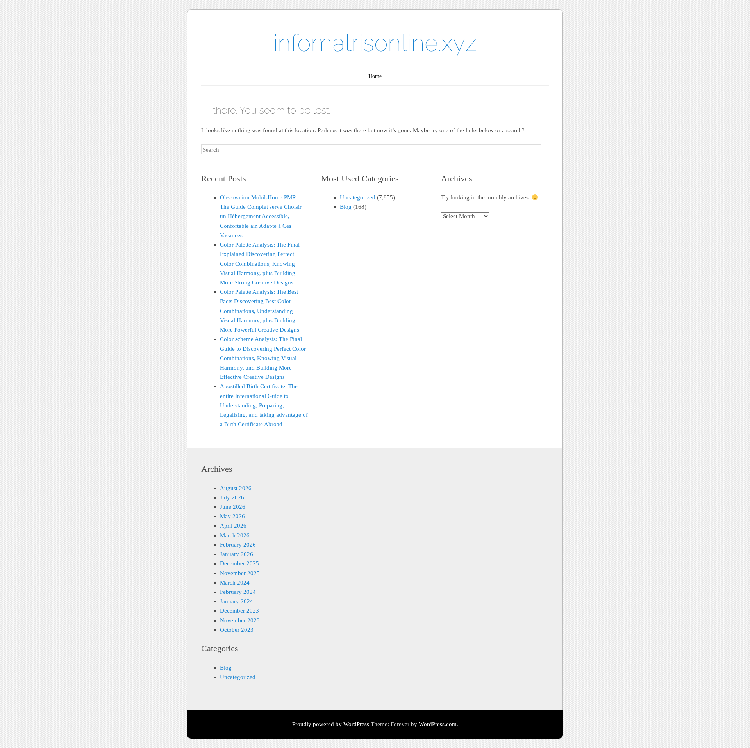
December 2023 (239, 611)
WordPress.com (438, 724)
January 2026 (236, 554)
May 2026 (232, 516)
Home (375, 76)
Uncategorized (357, 197)
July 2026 (232, 497)
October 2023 (237, 630)
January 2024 (236, 601)
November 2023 (240, 620)
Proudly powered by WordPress (330, 724)
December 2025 (239, 563)
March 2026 (235, 535)
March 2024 (235, 582)
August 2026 (236, 488)
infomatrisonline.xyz (375, 43)
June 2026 (232, 507)
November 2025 (240, 573)
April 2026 (233, 525)
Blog (346, 207)
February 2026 (238, 545)
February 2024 (238, 592)
